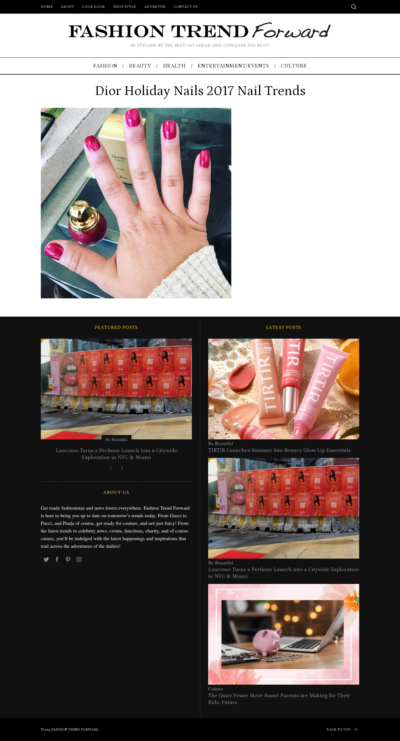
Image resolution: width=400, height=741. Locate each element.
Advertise (154, 7)
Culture (215, 688)
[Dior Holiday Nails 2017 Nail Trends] (136, 296)
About (67, 7)
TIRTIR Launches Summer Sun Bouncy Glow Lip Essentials (279, 450)
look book (93, 7)
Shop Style (124, 7)
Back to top (338, 729)
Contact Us (186, 7)
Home (47, 7)
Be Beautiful (116, 439)
